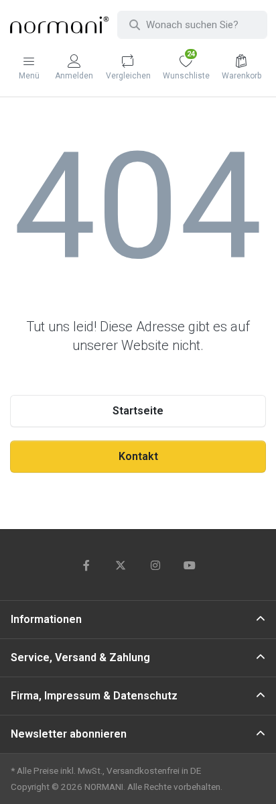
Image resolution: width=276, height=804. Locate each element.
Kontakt (138, 456)
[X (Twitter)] (120, 565)
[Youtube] (190, 565)
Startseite (138, 410)
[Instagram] (155, 565)
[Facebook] (86, 565)
